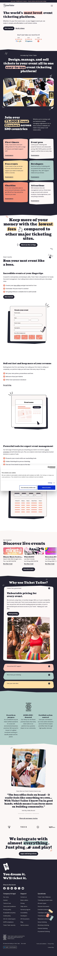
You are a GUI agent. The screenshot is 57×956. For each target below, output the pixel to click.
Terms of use (7, 903)
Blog (21, 922)
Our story (6, 897)
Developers (23, 916)
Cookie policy (7, 916)
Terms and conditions (9, 906)
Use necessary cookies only (28, 487)
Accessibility (23, 912)
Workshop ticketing (43, 925)
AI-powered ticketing (44, 931)
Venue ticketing (42, 922)
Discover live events (43, 906)
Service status (24, 925)
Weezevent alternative (44, 919)
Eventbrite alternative (44, 909)
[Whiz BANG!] (34, 551)
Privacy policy (7, 909)
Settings (50, 482)
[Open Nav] (52, 6)
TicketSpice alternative (44, 912)
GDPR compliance (8, 922)
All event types (42, 903)
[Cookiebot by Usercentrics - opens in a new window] (48, 467)
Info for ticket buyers (9, 919)
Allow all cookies (46, 487)
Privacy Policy (51, 943)
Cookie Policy (51, 947)
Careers (5, 900)
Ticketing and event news (45, 900)
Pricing (22, 903)
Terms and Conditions (41, 943)
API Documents (24, 919)
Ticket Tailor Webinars (44, 897)
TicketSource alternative (45, 916)
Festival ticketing (43, 928)
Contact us (23, 897)
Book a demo (24, 900)
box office (17, 285)
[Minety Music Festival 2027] (13, 551)
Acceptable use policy (9, 912)
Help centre (23, 906)
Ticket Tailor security (9, 925)
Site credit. (23, 943)
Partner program (25, 909)
